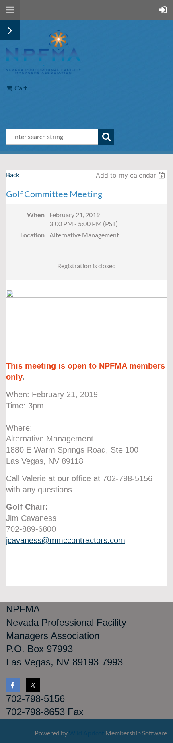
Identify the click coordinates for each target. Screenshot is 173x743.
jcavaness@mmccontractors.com (65, 540)
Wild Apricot (86, 733)
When (36, 214)
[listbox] (131, 175)
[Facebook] (13, 685)
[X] (33, 685)
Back (12, 174)
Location (32, 235)
